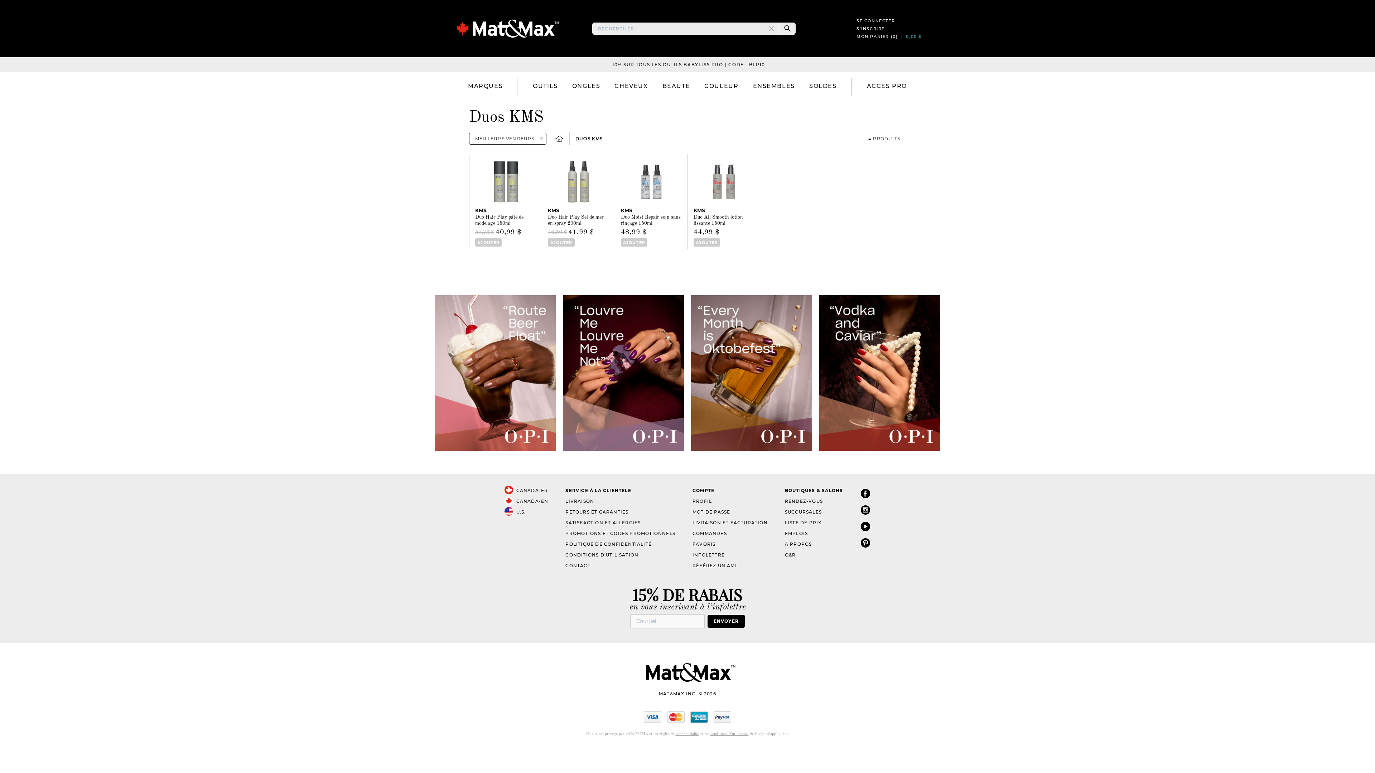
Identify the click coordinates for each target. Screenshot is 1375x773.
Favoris (704, 544)
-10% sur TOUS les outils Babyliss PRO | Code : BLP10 (687, 64)
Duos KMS (589, 138)
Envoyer (726, 621)
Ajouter (488, 242)
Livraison (579, 501)
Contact (577, 565)
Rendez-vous (804, 501)
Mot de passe (711, 512)
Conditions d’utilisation (601, 555)
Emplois (796, 533)
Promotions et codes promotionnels (620, 533)
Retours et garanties (596, 512)
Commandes (710, 533)
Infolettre (709, 555)
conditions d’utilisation (729, 734)
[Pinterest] (865, 542)
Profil (702, 501)
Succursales (803, 512)
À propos (798, 544)
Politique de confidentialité (608, 544)
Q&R (790, 555)
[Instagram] (865, 509)
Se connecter (876, 20)
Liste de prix (803, 522)
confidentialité (687, 734)
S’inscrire (871, 28)
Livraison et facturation (730, 522)
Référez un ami (715, 565)
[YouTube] (865, 526)
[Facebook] (865, 493)
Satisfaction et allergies (603, 522)
